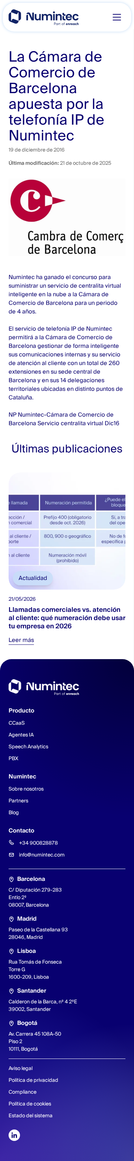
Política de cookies (30, 1103)
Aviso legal (21, 1068)
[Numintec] (44, 17)
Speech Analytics (28, 746)
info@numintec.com (42, 854)
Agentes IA (21, 734)
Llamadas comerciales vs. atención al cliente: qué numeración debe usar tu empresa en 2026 (67, 617)
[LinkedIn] (14, 1135)
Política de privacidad (33, 1080)
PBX (13, 758)
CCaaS (17, 723)
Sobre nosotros (26, 789)
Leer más (21, 640)
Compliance (22, 1092)
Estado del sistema (31, 1115)
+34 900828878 (38, 843)
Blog (14, 812)
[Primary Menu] (116, 17)
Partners (18, 800)
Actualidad (33, 578)
